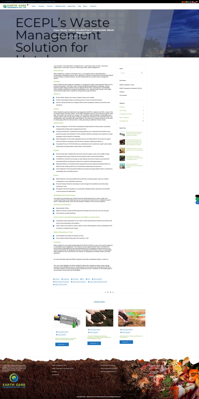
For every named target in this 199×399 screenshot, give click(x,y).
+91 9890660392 (154, 371)
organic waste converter (61, 284)
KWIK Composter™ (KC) (127, 85)
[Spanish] (183, 2)
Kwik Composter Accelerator (62, 281)
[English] (191, 2)
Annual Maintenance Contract (109, 368)
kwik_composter (124, 117)
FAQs (79, 6)
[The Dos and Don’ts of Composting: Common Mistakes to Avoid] (35, 318)
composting (66, 279)
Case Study (83, 36)
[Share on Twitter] (107, 292)
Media (85, 6)
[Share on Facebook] (105, 292)
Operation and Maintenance (108, 371)
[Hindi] (187, 2)
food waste (75, 279)
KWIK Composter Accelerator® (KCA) (131, 88)
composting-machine (126, 114)
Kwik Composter (98, 279)
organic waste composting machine (98, 281)
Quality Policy (71, 6)
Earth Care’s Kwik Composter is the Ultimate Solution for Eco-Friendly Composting (65, 339)
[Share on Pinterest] (110, 292)
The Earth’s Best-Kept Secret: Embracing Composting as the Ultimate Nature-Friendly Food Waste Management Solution (99, 337)
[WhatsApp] (197, 199)
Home (33, 6)
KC (83, 279)
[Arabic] (189, 2)
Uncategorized (124, 121)
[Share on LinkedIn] (113, 292)
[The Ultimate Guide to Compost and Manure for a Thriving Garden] (131, 318)
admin (75, 36)
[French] (193, 2)
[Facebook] (197, 202)
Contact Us (93, 6)
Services (49, 6)
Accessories (123, 95)
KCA (89, 279)
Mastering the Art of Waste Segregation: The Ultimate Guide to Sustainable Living (162, 334)
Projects (122, 92)
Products (41, 6)
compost (57, 279)
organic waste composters (79, 281)
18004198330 (153, 373)
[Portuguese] (185, 2)
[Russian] (197, 2)
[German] (195, 2)
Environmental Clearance (108, 365)
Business (122, 107)
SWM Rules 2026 (60, 6)
